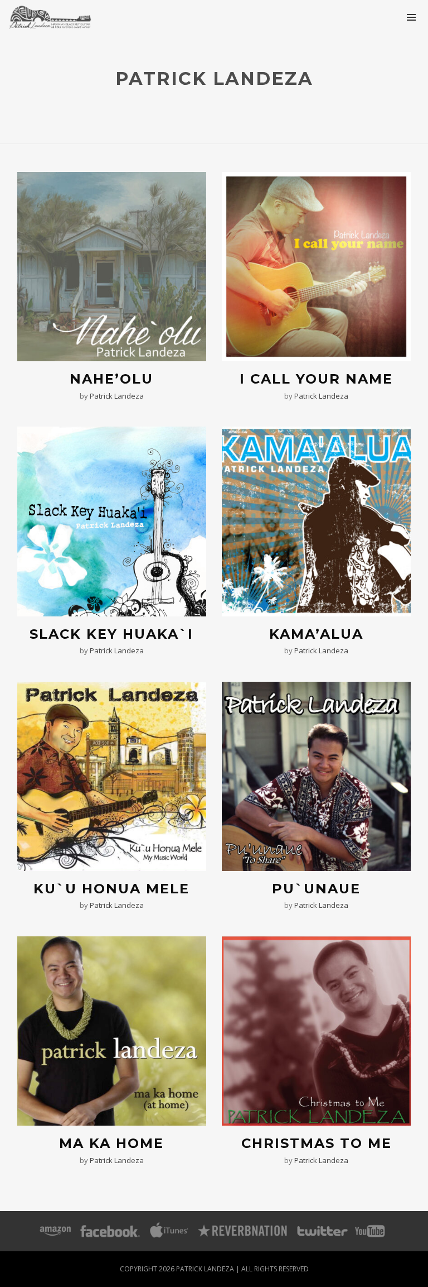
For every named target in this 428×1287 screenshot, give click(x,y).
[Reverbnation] (243, 1231)
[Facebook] (110, 1231)
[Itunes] (169, 1231)
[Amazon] (55, 1231)
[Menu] (411, 17)
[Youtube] (370, 1231)
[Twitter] (321, 1231)
